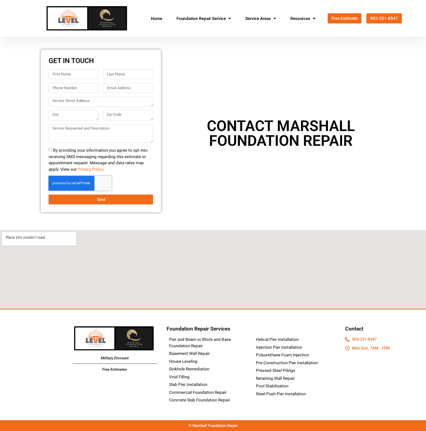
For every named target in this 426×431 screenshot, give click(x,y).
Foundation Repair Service (201, 18)
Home (156, 18)
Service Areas (258, 18)
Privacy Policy (90, 168)
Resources (300, 18)
